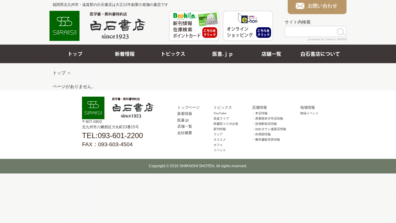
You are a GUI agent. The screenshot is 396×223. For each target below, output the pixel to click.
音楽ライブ (221, 118)
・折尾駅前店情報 (264, 123)
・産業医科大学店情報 (267, 118)
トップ (76, 54)
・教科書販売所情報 (266, 139)
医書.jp (222, 54)
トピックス (173, 54)
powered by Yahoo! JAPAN (327, 39)
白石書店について (320, 54)
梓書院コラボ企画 (225, 123)
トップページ (188, 107)
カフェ (218, 144)
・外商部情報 (261, 134)
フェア (218, 134)
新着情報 (124, 54)
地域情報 (307, 107)
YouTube (219, 113)
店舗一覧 (271, 54)
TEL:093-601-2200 (112, 135)
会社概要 (184, 133)
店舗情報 (259, 107)
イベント (219, 150)
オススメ (219, 139)
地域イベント (309, 113)
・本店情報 (260, 113)
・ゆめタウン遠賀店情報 (269, 129)
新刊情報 (219, 129)
